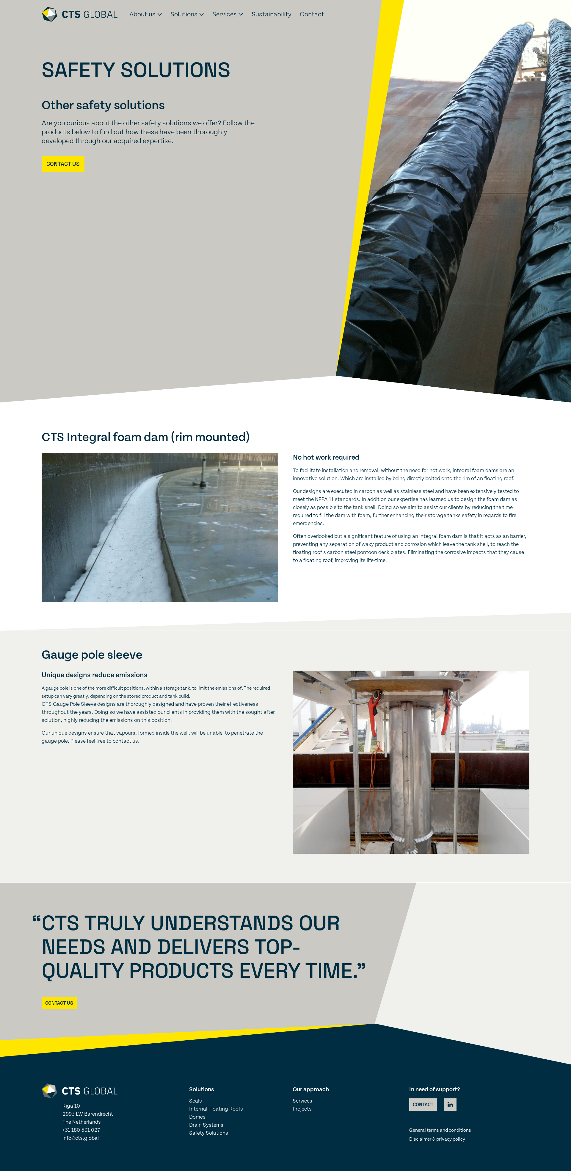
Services (224, 14)
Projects (302, 1109)
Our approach (311, 1089)
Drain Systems (206, 1125)
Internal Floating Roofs (216, 1109)
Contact (312, 14)
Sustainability (271, 14)
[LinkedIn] (450, 1104)
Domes (197, 1117)
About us (142, 14)
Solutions (183, 14)
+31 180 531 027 (81, 1130)
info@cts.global (80, 1138)
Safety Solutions (208, 1133)
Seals (195, 1101)
